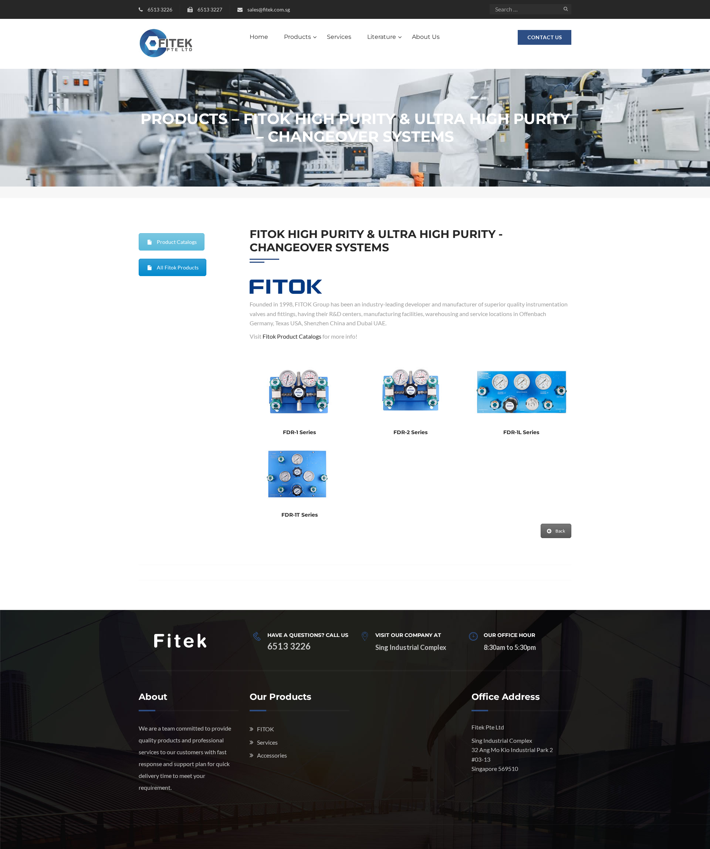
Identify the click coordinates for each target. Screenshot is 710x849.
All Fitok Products (178, 267)
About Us (426, 36)
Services (339, 36)
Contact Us (544, 37)
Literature (381, 36)
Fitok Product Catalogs (292, 336)
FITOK (265, 728)
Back (560, 531)
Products (297, 36)
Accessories (272, 755)
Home (259, 36)
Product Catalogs (177, 242)
